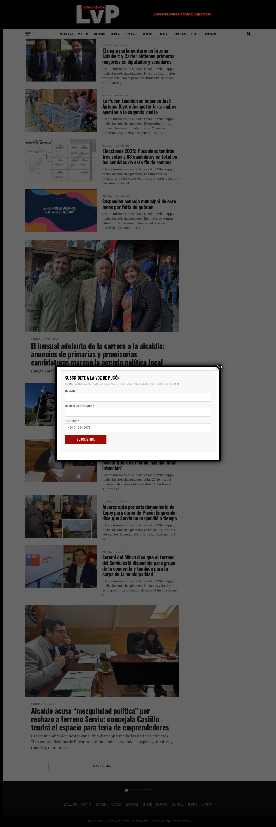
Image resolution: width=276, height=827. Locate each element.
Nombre (70, 390)
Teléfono (72, 421)
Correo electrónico (79, 406)
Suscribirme (86, 439)
